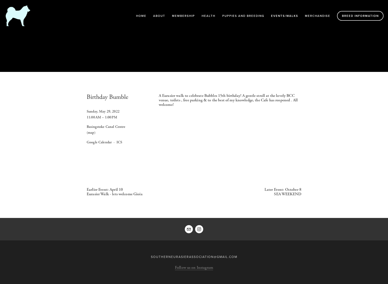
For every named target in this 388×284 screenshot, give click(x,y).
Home (141, 16)
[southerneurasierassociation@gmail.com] (189, 229)
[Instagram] (199, 229)
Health (208, 16)
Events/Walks (284, 16)
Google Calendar (99, 142)
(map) (91, 133)
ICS (119, 142)
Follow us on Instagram (194, 267)
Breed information (360, 16)
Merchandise (317, 16)
